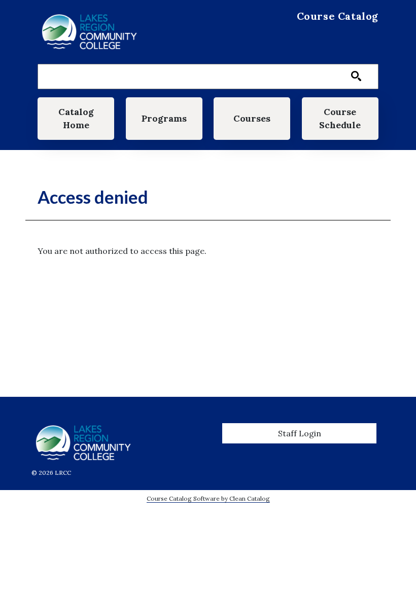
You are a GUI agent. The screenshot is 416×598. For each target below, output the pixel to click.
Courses (251, 118)
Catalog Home (76, 118)
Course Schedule (340, 118)
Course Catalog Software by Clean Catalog (208, 498)
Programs (164, 118)
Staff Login (299, 433)
